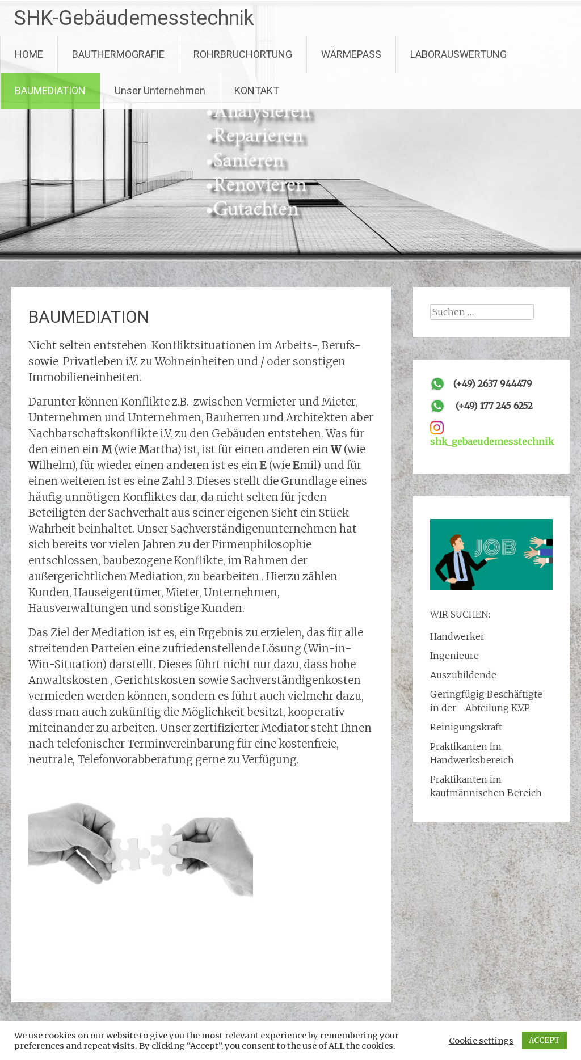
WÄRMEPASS (351, 54)
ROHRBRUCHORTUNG (242, 54)
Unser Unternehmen (160, 90)
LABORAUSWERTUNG (458, 54)
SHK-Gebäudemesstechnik (134, 18)
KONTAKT (256, 90)
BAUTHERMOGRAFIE (118, 54)
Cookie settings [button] (481, 1041)
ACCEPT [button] (544, 1040)
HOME (29, 54)
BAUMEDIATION (50, 90)
